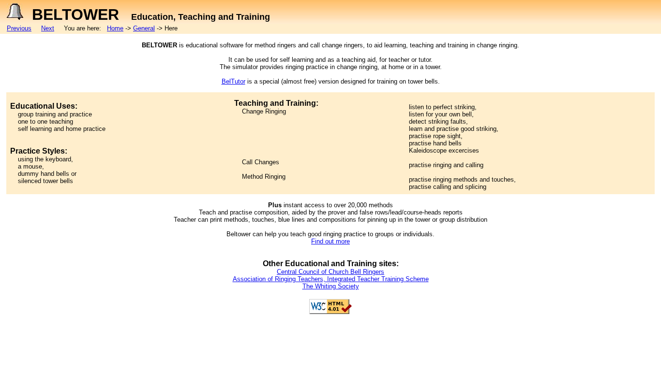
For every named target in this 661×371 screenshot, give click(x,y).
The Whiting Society (330, 286)
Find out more (330, 241)
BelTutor (233, 81)
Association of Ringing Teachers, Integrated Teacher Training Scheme (331, 279)
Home (115, 28)
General (144, 28)
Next (47, 28)
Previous (19, 28)
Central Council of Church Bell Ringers (330, 271)
